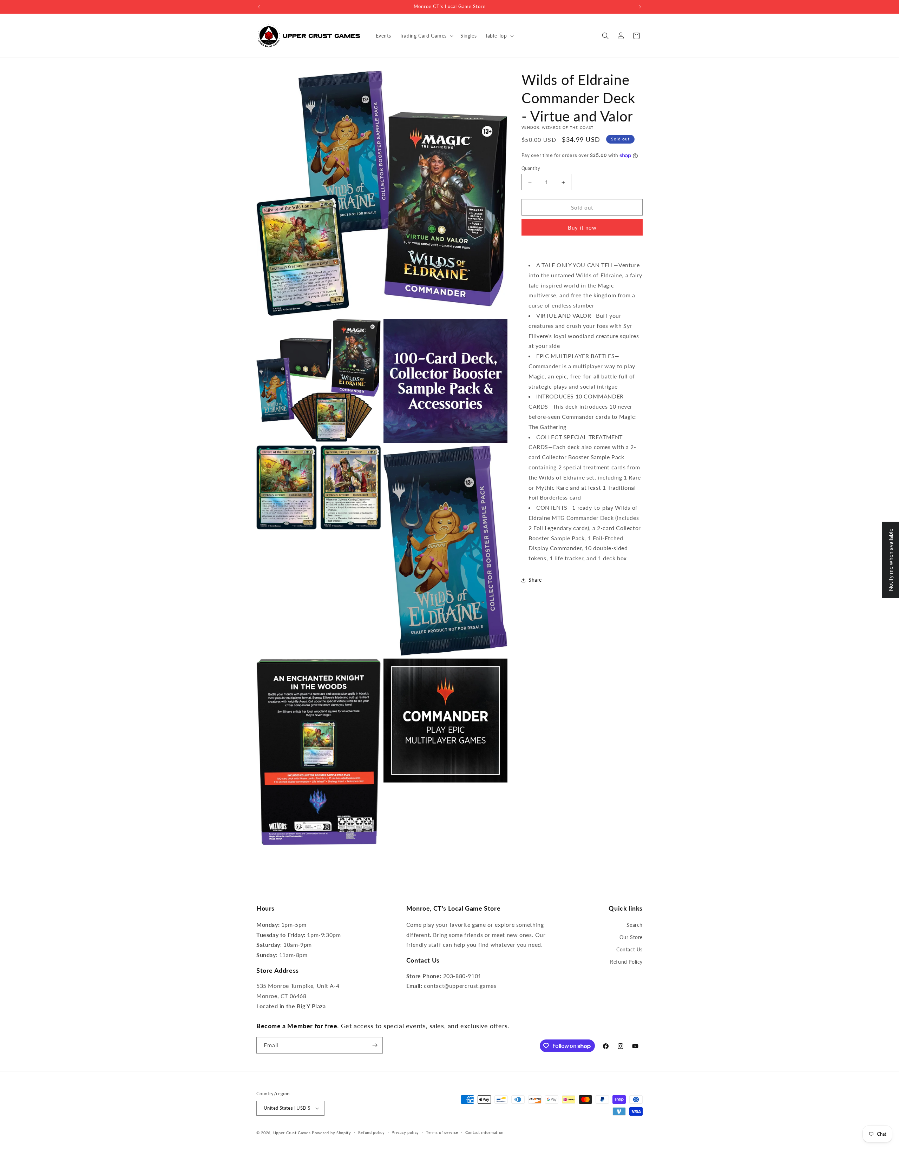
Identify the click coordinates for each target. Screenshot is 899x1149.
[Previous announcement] (259, 6)
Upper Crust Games (292, 1132)
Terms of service (442, 1132)
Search (634, 925)
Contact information (484, 1132)
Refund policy (371, 1132)
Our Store (631, 937)
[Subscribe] (374, 1045)
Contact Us (629, 949)
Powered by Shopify (331, 1132)
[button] (425, 35)
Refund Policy (626, 962)
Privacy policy (405, 1132)
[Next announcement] (640, 6)
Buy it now (582, 228)
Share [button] (535, 580)
